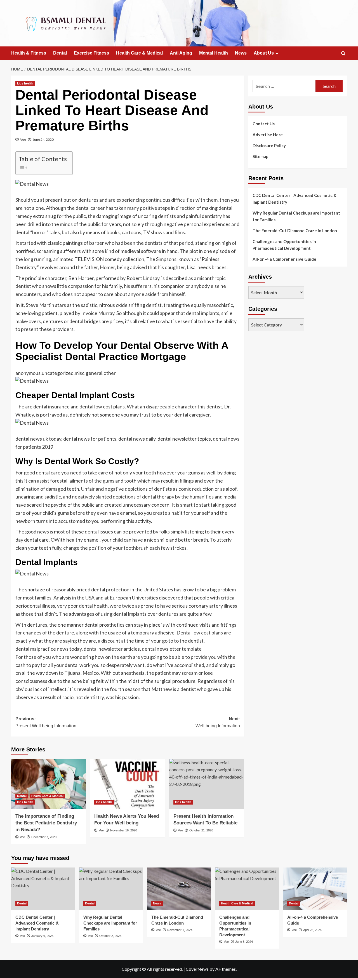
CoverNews (197, 969)
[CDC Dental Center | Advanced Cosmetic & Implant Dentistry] (43, 888)
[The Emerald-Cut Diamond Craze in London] (179, 888)
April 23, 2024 (312, 930)
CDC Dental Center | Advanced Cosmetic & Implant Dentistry (294, 198)
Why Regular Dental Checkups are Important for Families (296, 216)
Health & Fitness (28, 53)
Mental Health (213, 53)
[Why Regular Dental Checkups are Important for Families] (111, 888)
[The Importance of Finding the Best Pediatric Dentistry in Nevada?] (48, 784)
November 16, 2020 (123, 830)
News (241, 53)
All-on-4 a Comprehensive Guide (284, 259)
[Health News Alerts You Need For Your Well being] (127, 784)
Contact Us (264, 123)
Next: (218, 722)
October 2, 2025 (110, 935)
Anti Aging (181, 53)
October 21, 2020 (201, 830)
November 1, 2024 (179, 930)
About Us (264, 53)
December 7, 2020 (43, 837)
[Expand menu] (277, 53)
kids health (25, 83)
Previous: (45, 722)
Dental (60, 53)
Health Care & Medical (139, 53)
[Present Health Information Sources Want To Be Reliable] (206, 784)
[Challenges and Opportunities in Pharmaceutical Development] (247, 888)
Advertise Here (268, 134)
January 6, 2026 (42, 935)
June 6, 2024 (244, 941)
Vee (23, 139)
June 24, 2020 (43, 139)
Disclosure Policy (269, 145)
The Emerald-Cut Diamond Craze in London (295, 230)
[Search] (343, 53)
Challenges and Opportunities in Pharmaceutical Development (284, 245)
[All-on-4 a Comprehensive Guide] (315, 888)
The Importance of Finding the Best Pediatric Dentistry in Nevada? (46, 823)
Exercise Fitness (91, 53)
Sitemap (260, 156)
